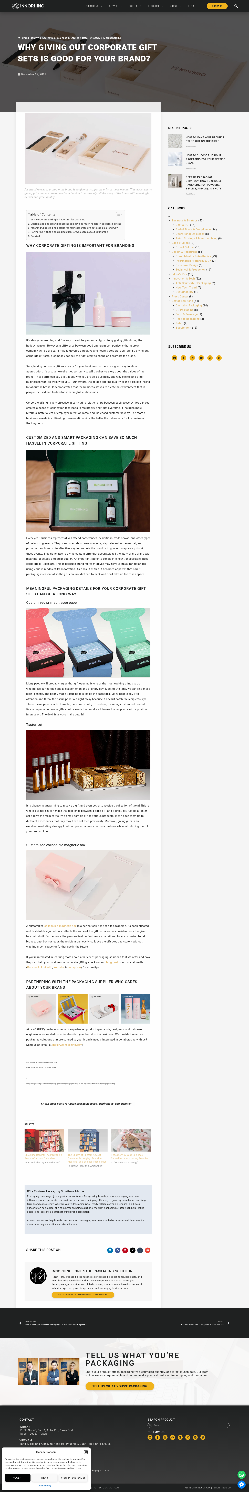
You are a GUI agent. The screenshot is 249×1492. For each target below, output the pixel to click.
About (174, 6)
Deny (44, 1477)
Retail (179, 323)
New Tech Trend (186, 287)
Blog (191, 6)
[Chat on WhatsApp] (241, 1475)
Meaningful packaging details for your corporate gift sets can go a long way (74, 228)
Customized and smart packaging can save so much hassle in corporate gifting (76, 223)
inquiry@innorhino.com (67, 1044)
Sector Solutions (182, 301)
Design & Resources (184, 251)
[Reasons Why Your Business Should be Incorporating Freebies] (131, 1140)
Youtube (59, 967)
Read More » (191, 146)
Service (113, 6)
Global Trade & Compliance (193, 229)
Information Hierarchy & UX (193, 260)
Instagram (74, 967)
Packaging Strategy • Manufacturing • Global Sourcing (82, 1295)
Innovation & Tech (183, 278)
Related (35, 236)
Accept (18, 1477)
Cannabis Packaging (189, 305)
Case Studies (180, 242)
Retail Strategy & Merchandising (101, 37)
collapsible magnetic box (60, 926)
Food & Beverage (187, 314)
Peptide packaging (188, 318)
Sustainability (184, 292)
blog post (112, 962)
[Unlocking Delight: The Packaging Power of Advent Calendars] (44, 1140)
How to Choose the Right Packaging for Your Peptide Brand (205, 159)
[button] (85, 1452)
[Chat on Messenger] (241, 1484)
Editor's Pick (179, 274)
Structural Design (187, 265)
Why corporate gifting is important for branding (58, 219)
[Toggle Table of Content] (117, 215)
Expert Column (185, 247)
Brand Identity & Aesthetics (38, 37)
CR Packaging (184, 310)
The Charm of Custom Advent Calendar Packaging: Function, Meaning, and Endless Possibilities (87, 1158)
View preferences (73, 1477)
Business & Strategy (68, 37)
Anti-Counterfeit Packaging (193, 283)
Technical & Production (190, 269)
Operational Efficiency (190, 233)
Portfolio (135, 6)
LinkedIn (46, 967)
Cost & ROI (182, 225)
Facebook (33, 967)
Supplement (183, 327)
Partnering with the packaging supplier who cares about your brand (69, 232)
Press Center (180, 296)
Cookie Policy (44, 1486)
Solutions (92, 6)
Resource (153, 6)
